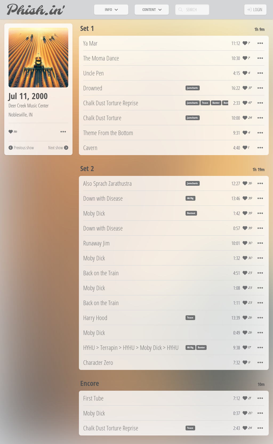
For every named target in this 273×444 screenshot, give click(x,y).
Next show (55, 148)
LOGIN (257, 10)
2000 (40, 96)
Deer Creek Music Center (29, 105)
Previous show (24, 148)
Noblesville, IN (21, 114)
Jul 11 (18, 96)
